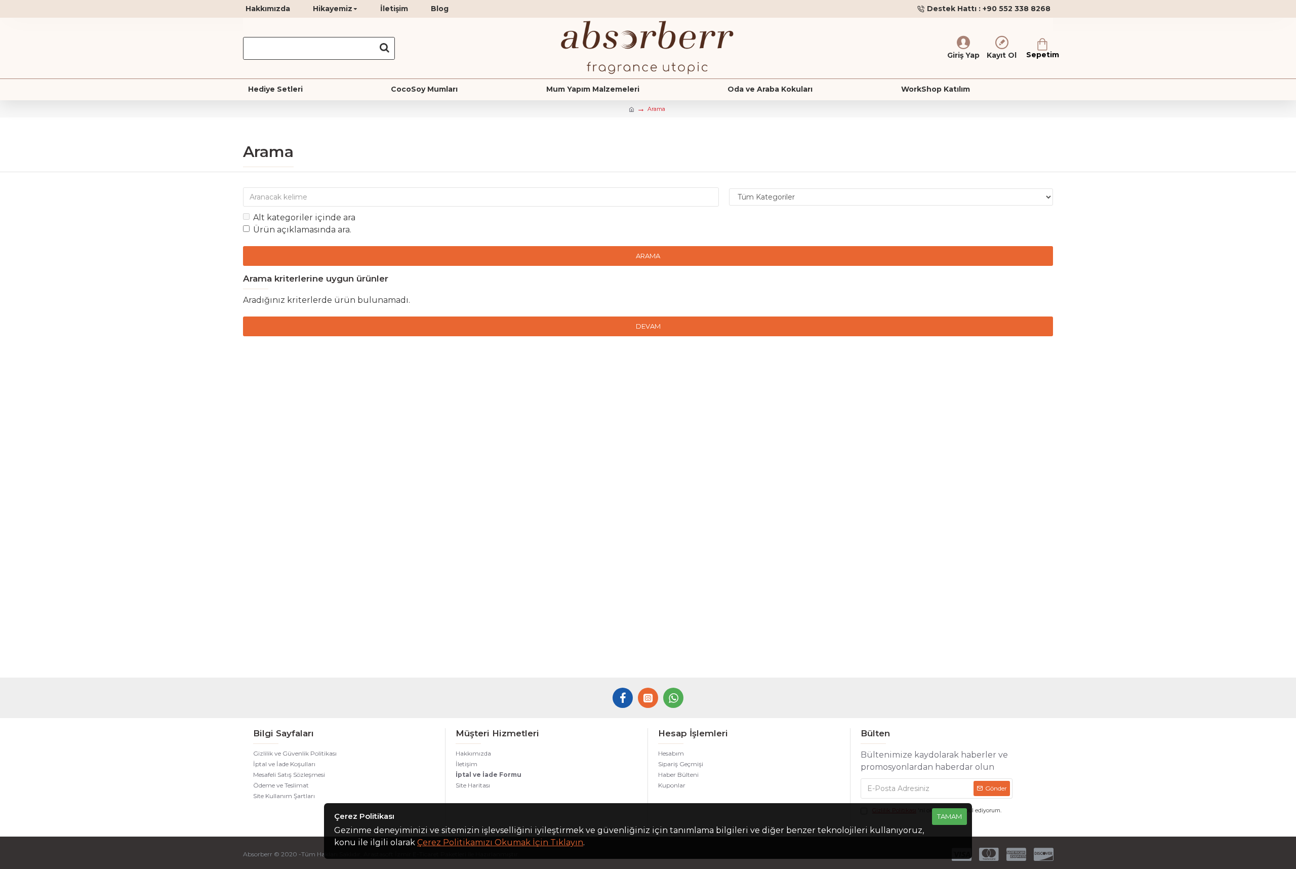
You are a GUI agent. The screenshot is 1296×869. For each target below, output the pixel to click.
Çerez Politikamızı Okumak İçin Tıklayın (500, 842)
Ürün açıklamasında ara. (302, 229)
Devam (648, 326)
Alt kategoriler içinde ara (304, 217)
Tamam (949, 816)
